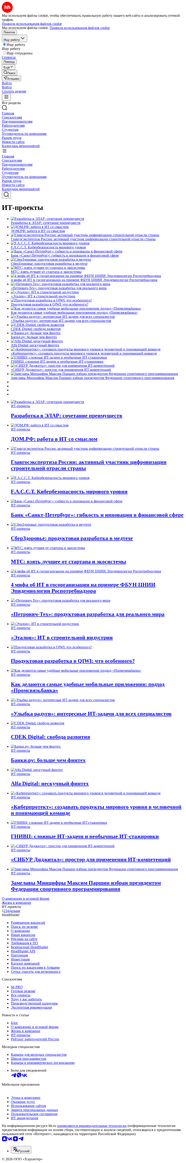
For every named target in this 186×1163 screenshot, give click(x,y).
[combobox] (21, 1149)
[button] (7, 83)
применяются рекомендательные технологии (92, 1126)
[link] (9, 72)
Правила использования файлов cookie (80, 28)
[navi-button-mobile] (6, 97)
